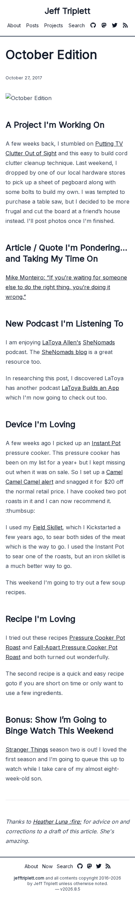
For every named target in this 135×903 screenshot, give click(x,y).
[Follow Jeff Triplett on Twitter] (114, 25)
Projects (53, 25)
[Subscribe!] (125, 25)
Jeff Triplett (67, 11)
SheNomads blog (64, 352)
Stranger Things (27, 749)
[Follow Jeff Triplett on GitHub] (93, 25)
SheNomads (99, 342)
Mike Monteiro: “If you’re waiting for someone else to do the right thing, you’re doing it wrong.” (66, 287)
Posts (32, 25)
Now (47, 866)
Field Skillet (47, 527)
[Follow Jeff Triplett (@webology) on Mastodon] (103, 25)
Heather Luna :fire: (57, 821)
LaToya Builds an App (90, 387)
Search (77, 25)
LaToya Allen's (61, 342)
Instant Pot (106, 443)
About (14, 25)
